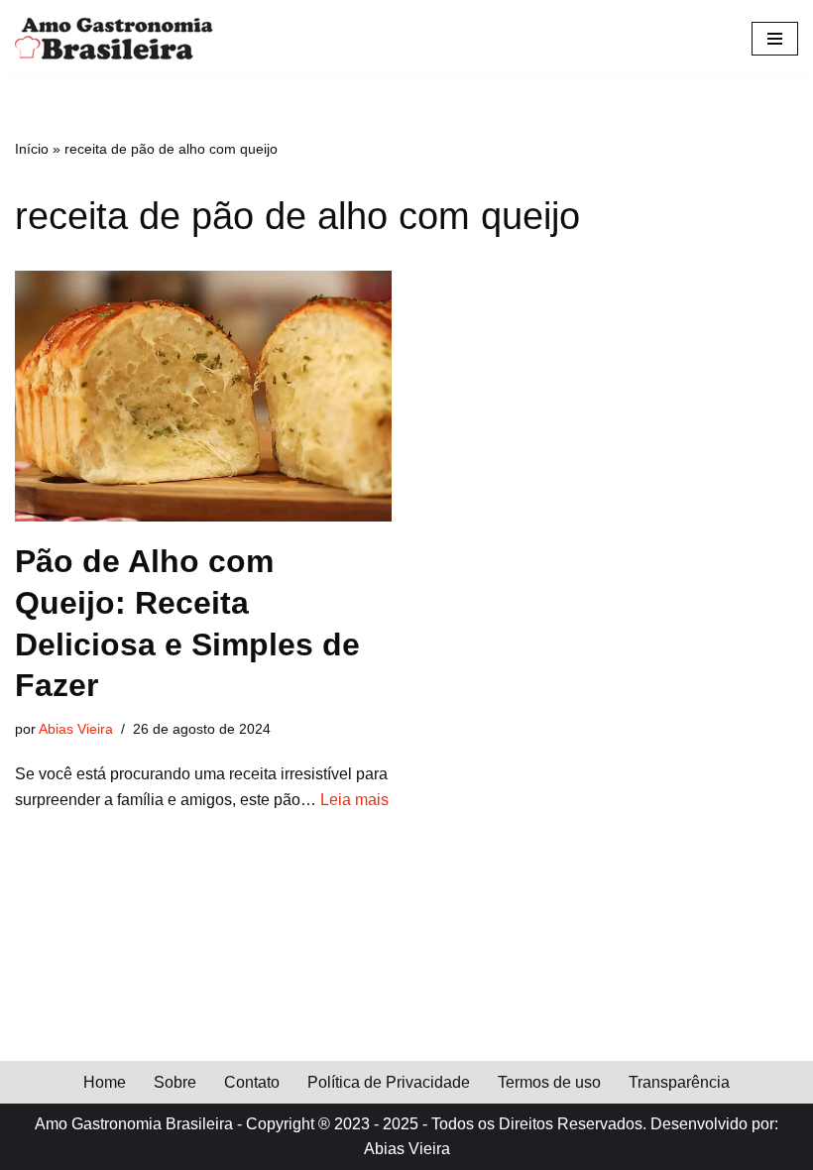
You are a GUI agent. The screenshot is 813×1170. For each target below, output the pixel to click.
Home (104, 1082)
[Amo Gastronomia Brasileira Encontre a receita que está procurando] (114, 38)
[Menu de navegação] (775, 39)
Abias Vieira (76, 729)
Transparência (679, 1082)
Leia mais (354, 799)
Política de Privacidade (388, 1082)
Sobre (175, 1082)
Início (32, 149)
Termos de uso (549, 1082)
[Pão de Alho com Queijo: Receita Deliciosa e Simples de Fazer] (203, 396)
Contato (252, 1082)
